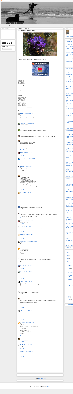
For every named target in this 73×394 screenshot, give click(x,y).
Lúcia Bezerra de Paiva (24, 241)
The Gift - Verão (68, 217)
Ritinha (21, 281)
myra (21, 291)
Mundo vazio (70, 279)
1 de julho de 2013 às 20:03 (29, 166)
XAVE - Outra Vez (69, 240)
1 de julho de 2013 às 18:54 (29, 113)
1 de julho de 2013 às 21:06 (26, 192)
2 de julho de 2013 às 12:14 (28, 271)
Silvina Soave (22, 234)
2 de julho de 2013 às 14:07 (26, 291)
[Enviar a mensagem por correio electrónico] (26, 107)
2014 (68, 259)
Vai (66, 230)
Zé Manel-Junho (68, 247)
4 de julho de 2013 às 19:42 (29, 338)
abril (69, 297)
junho (69, 294)
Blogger (48, 386)
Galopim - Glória (68, 95)
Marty (21, 206)
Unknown (21, 248)
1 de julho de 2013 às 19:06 (26, 129)
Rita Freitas (22, 271)
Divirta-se (69, 271)
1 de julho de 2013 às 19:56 (28, 152)
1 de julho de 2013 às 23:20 (29, 234)
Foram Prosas (68, 91)
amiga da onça (22, 338)
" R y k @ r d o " (23, 158)
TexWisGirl (22, 220)
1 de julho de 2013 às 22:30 (28, 220)
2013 (68, 261)
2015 (68, 258)
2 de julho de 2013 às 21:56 (30, 322)
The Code (67, 215)
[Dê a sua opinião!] (28, 107)
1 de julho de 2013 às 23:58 (32, 241)
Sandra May (22, 351)
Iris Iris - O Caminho (69, 108)
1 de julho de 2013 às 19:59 (30, 158)
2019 (68, 252)
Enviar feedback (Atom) (42, 378)
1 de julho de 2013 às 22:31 (26, 226)
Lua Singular (22, 166)
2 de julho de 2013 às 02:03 (28, 248)
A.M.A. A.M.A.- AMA (69, 44)
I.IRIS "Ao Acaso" (69, 103)
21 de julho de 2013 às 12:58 (29, 351)
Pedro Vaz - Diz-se (69, 189)
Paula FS (21, 344)
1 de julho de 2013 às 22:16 (26, 206)
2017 (68, 255)
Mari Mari (21, 152)
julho (69, 269)
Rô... (21, 192)
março (69, 299)
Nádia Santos (22, 123)
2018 (68, 254)
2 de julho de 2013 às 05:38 (27, 265)
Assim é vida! (70, 289)
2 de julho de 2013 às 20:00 (28, 310)
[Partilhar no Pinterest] (31, 107)
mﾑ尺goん (22, 310)
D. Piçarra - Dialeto (69, 79)
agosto (69, 268)
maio (69, 296)
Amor (67, 50)
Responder (22, 120)
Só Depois (67, 212)
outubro (69, 265)
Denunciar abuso (69, 304)
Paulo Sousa (68, 178)
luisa (21, 226)
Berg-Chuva (68, 63)
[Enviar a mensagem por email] (27, 107)
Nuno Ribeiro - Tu (69, 165)
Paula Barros (22, 113)
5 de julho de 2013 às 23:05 (28, 344)
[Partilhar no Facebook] (30, 107)
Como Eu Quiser (68, 76)
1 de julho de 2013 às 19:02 (29, 123)
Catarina (21, 265)
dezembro (70, 262)
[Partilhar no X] (29, 107)
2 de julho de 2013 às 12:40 (27, 281)
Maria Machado (22, 322)
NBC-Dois (67, 157)
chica (21, 129)
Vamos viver (70, 277)
